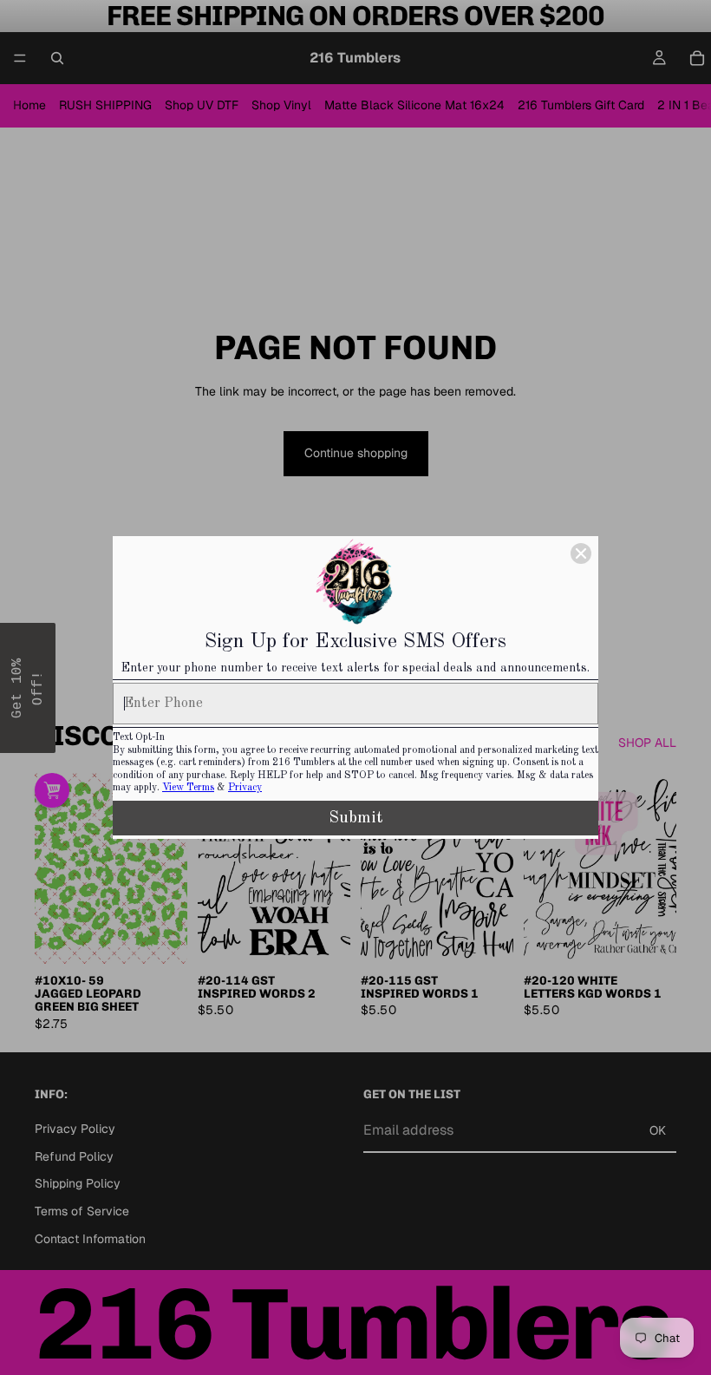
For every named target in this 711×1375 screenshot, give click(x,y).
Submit (356, 818)
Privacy (245, 787)
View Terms (188, 787)
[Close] (581, 553)
